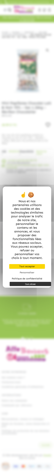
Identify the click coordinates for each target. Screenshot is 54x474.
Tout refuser (30, 284)
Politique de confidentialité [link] (27, 278)
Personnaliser (27, 272)
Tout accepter (27, 266)
